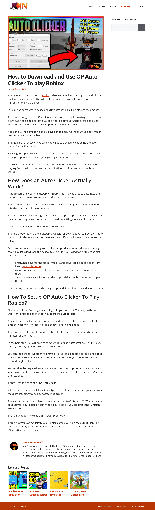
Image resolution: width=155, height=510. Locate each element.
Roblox (45, 95)
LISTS (113, 6)
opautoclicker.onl (31, 266)
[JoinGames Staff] (14, 450)
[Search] (141, 27)
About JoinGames (105, 506)
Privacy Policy (120, 506)
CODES (139, 6)
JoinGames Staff (33, 442)
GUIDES (89, 6)
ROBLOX (125, 6)
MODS (101, 6)
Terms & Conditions (137, 506)
